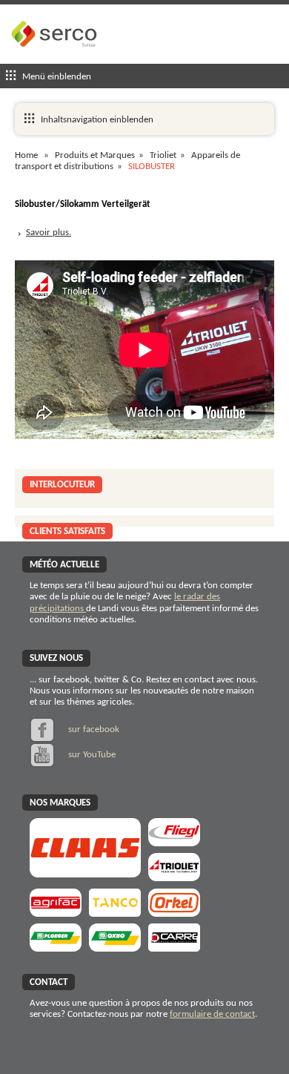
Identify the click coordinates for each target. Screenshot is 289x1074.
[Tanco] (115, 912)
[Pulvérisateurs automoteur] (56, 912)
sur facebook (92, 729)
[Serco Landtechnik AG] (55, 58)
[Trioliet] (174, 876)
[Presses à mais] (174, 912)
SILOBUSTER (151, 166)
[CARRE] (174, 947)
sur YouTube (91, 755)
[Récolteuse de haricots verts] (115, 947)
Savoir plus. (48, 232)
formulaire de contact (212, 1014)
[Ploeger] (56, 947)
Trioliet (163, 155)
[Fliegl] (174, 841)
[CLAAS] (85, 872)
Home (26, 155)
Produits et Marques (95, 155)
